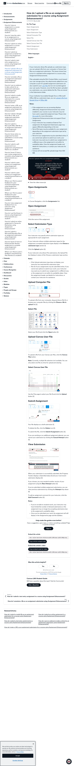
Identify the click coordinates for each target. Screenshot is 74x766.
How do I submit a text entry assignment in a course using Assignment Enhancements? (18, 621)
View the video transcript (38, 182)
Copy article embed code (37, 541)
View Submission (32, 49)
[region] (18, 753)
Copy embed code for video (38, 549)
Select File (30, 38)
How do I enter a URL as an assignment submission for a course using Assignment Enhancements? (35, 627)
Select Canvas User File (34, 43)
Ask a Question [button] (34, 585)
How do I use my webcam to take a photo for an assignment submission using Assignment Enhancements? (53, 622)
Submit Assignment (33, 46)
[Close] (33, 744)
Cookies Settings (18, 760)
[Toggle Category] (3, 14)
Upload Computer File (34, 35)
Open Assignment (32, 30)
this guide (35, 116)
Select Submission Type (34, 32)
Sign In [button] (48, 528)
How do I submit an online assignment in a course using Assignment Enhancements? (51, 615)
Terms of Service (53, 573)
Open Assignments (33, 27)
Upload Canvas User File (34, 41)
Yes (43, 566)
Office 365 (43, 100)
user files (45, 86)
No (54, 566)
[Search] (60, 3)
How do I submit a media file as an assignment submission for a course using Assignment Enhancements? (19, 616)
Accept (18, 755)
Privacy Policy (43, 573)
